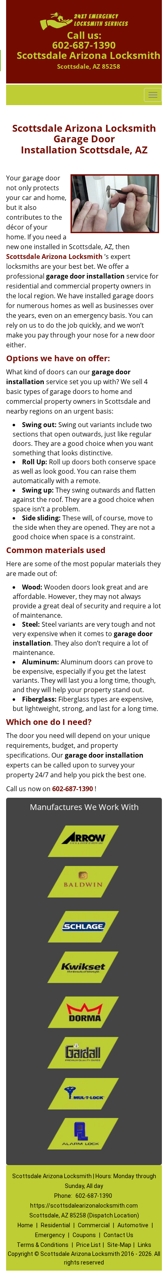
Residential (55, 1225)
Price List (88, 1245)
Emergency (50, 1235)
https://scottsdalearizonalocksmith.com (84, 1205)
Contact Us (118, 1235)
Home (25, 1225)
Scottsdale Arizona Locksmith (54, 256)
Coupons (84, 1235)
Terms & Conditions (43, 1245)
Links (144, 1245)
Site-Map (119, 1245)
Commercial (94, 1225)
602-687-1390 (84, 45)
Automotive (132, 1225)
